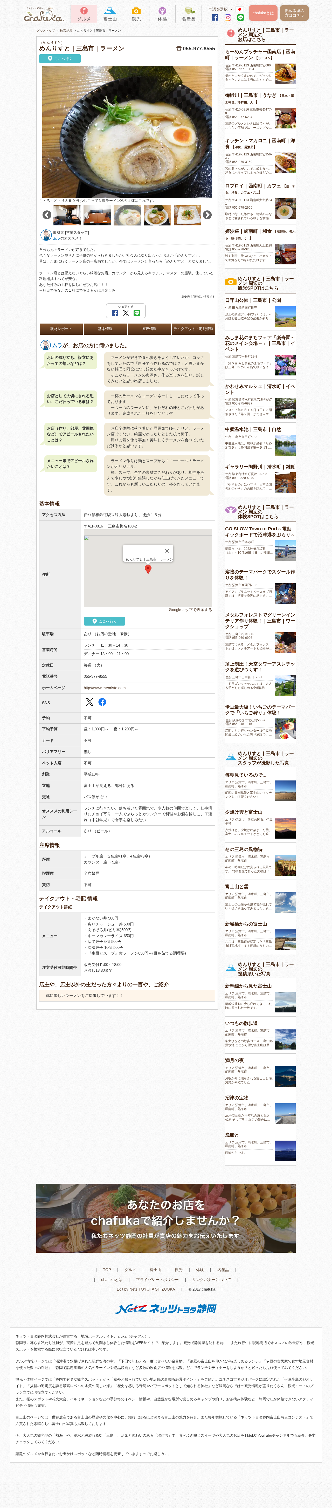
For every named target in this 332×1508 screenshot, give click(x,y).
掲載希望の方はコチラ (294, 12)
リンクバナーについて (211, 1279)
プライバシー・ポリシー (157, 1279)
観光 (179, 1269)
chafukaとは (263, 13)
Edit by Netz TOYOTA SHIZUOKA (146, 1289)
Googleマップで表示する (190, 609)
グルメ (130, 1269)
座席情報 (149, 329)
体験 (200, 1269)
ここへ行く (62, 59)
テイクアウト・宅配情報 (193, 329)
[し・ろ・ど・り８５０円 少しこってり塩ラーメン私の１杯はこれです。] (127, 132)
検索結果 (66, 30)
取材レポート (61, 329)
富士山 (155, 1269)
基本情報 (105, 329)
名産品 (223, 1269)
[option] (127, 134)
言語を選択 (220, 9)
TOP (107, 1269)
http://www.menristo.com (105, 688)
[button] (148, 569)
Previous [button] (47, 215)
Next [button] (207, 215)
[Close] (167, 551)
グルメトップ (45, 30)
